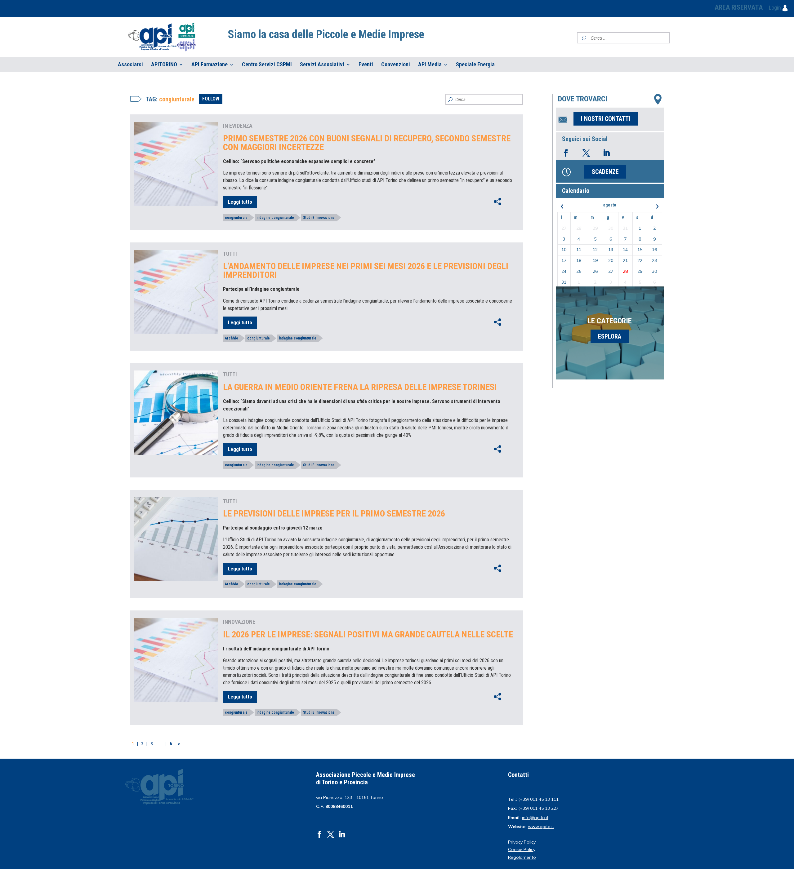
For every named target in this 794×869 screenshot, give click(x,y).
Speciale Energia (475, 65)
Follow (210, 99)
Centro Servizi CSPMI (267, 65)
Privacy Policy (522, 842)
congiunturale (236, 217)
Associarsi (130, 65)
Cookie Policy (521, 849)
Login (775, 7)
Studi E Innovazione (319, 217)
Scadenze (605, 171)
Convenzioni (395, 65)
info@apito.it (535, 817)
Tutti (230, 254)
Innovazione (239, 621)
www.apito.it (541, 826)
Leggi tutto (240, 202)
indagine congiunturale (275, 217)
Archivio (231, 338)
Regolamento (522, 857)
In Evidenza (237, 125)
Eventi (366, 65)
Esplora (609, 336)
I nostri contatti (605, 118)
